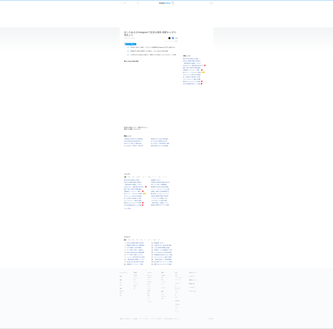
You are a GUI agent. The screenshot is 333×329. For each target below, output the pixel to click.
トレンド (165, 177)
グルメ (176, 297)
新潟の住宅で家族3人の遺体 (131, 180)
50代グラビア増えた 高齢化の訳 (133, 143)
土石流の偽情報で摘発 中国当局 (159, 196)
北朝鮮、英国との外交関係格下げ (160, 191)
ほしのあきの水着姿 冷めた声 (159, 141)
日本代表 (149, 277)
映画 (162, 291)
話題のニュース (192, 280)
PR (134, 288)
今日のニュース (192, 272)
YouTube (177, 300)
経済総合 (135, 275)
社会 (121, 282)
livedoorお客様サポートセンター (172, 318)
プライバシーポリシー (144, 318)
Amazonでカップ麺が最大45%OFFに (134, 187)
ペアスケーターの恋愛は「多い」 (160, 198)
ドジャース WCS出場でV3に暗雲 (136, 257)
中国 (121, 295)
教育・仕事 (177, 288)
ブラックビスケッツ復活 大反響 (132, 200)
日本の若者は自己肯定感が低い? (133, 141)
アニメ (176, 307)
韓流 (162, 279)
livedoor (211, 3)
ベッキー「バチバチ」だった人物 (160, 189)
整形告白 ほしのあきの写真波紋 (159, 139)
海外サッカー (150, 275)
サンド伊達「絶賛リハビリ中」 (135, 254)
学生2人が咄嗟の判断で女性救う (133, 182)
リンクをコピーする (176, 38)
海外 (133, 177)
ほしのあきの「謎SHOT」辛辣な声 (133, 145)
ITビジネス (136, 284)
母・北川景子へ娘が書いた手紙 (132, 198)
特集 (162, 298)
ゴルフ (148, 286)
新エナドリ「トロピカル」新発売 (133, 193)
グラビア (163, 281)
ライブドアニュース (165, 3)
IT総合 (135, 286)
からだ (176, 290)
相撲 (148, 295)
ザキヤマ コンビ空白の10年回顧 (133, 196)
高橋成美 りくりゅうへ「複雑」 (132, 191)
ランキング (191, 276)
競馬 (148, 292)
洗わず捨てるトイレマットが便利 (163, 261)
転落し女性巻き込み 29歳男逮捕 (135, 252)
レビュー (163, 294)
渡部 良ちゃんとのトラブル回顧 (132, 203)
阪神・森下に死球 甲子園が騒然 (132, 189)
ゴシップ (154, 177)
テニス (148, 288)
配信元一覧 (191, 283)
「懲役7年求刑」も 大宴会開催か (163, 259)
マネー (176, 292)
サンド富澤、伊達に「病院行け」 (136, 250)
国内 (129, 177)
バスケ (148, 297)
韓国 (121, 293)
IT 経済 (138, 177)
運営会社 (122, 318)
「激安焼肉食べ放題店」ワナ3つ (133, 184)
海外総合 (121, 291)
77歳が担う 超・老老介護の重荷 (163, 245)
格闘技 (148, 290)
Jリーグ (149, 279)
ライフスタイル (178, 277)
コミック (177, 311)
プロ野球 (149, 281)
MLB (148, 284)
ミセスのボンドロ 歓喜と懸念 (159, 200)
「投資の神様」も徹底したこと (159, 202)
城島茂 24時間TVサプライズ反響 (160, 205)
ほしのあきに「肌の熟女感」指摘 (160, 143)
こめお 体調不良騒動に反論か (162, 247)
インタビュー (192, 287)
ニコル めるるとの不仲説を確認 (162, 252)
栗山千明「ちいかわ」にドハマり (160, 193)
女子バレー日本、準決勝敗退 (159, 184)
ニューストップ (123, 272)
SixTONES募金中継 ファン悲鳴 (132, 205)
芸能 (149, 177)
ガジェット (136, 281)
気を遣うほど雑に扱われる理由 (135, 261)
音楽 (162, 277)
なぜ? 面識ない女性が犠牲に (134, 247)
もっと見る (127, 208)
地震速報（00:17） (156, 180)
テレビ (162, 284)
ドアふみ (173, 2)
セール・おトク (192, 291)
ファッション (178, 279)
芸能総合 (163, 275)
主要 (125, 177)
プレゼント (163, 296)
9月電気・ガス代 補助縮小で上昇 (163, 250)
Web (134, 279)
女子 (159, 177)
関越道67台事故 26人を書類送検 (135, 245)
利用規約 (135, 318)
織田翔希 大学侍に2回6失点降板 (159, 187)
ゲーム (176, 309)
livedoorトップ (128, 318)
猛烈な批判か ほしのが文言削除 (159, 145)
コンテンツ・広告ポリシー (157, 318)
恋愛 (176, 275)
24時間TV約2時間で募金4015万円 (160, 182)
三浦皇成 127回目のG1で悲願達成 (133, 139)
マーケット (136, 277)
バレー (148, 299)
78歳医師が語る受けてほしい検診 (163, 254)
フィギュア (149, 301)
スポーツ (144, 177)
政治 (121, 284)
